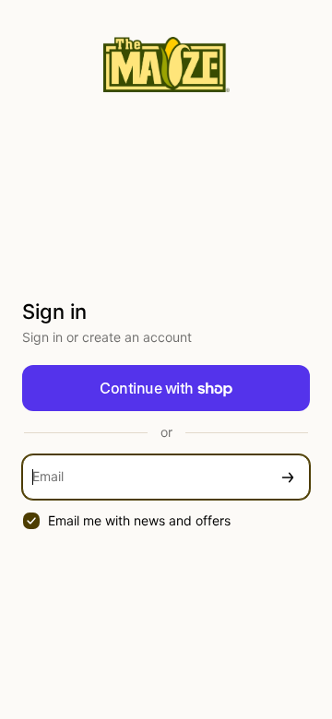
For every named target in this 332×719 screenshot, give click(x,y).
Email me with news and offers (139, 520)
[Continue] (287, 477)
